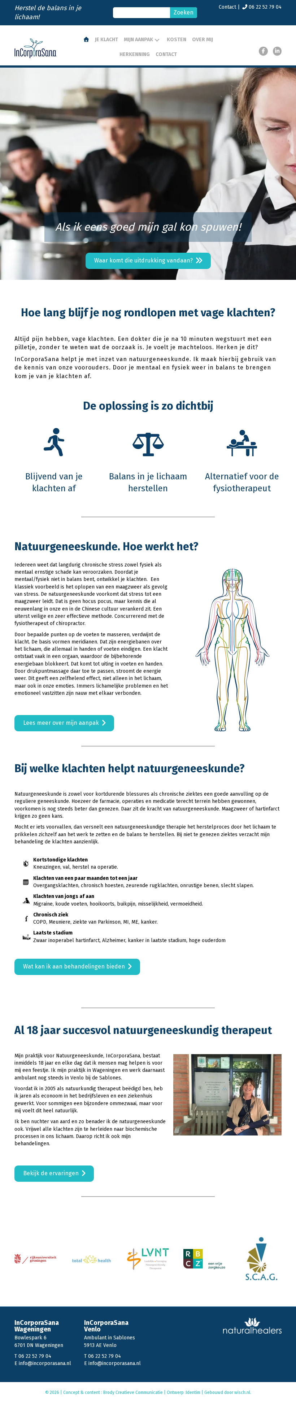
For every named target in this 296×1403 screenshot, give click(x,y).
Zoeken (183, 12)
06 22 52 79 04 (265, 7)
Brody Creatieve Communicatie (133, 1392)
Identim (193, 1392)
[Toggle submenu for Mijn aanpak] (157, 40)
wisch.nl (242, 1392)
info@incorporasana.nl (45, 1363)
